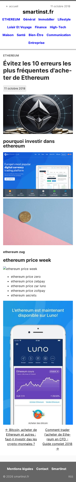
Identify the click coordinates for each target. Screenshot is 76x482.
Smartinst (58, 469)
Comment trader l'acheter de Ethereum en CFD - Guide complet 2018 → (57, 439)
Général (29, 19)
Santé (21, 35)
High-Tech (58, 27)
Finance (41, 27)
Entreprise (36, 43)
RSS (70, 476)
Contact (42, 469)
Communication (59, 35)
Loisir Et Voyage (19, 27)
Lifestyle (64, 19)
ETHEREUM (11, 19)
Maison (8, 35)
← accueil (12, 6)
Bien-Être (36, 35)
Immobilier (46, 19)
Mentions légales (20, 469)
